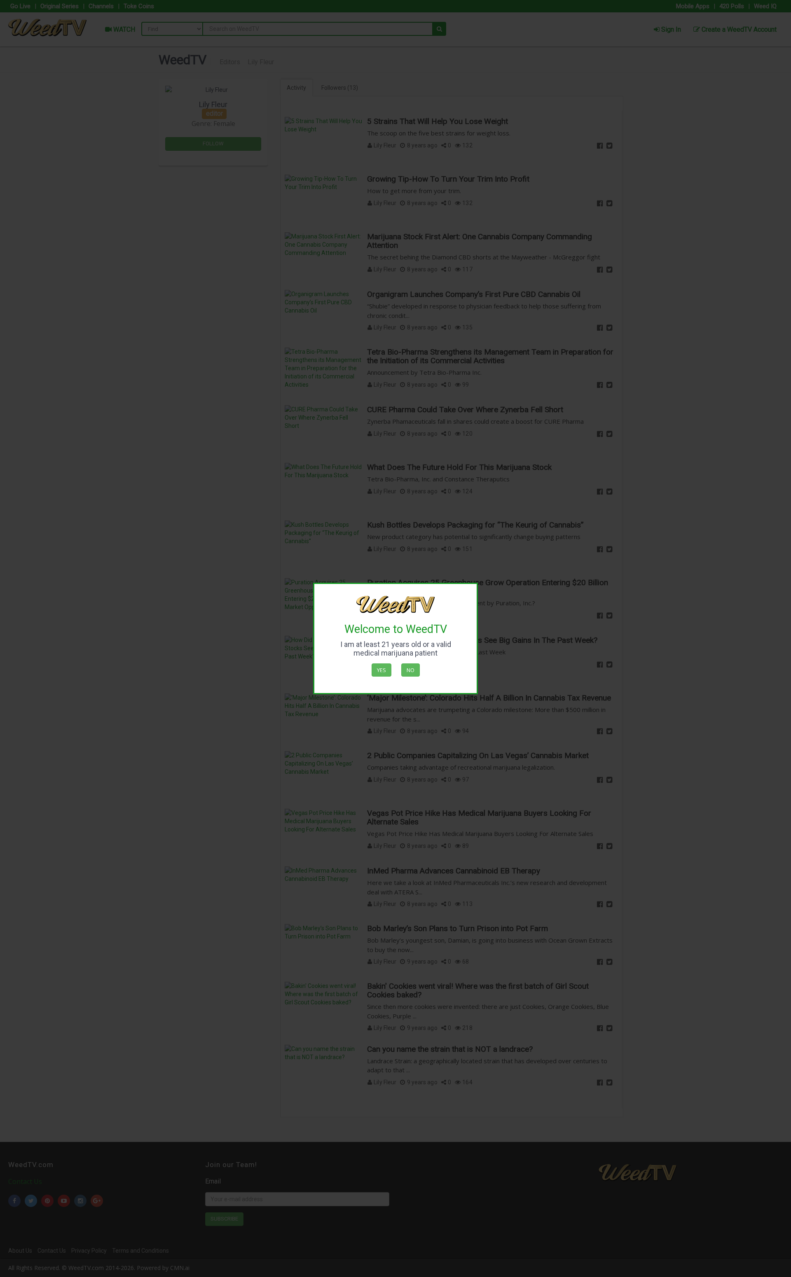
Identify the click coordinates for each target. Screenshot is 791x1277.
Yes (381, 670)
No (410, 670)
